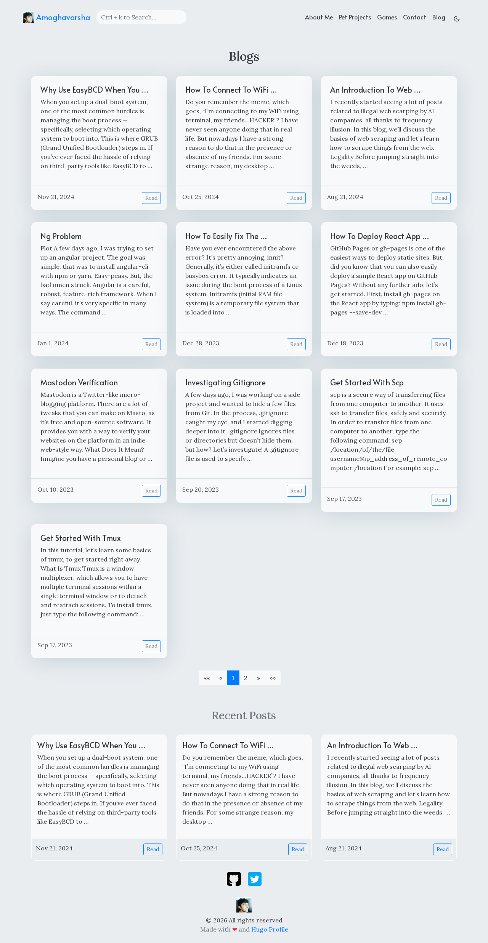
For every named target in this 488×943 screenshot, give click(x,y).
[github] (235, 878)
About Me (319, 17)
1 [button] (233, 678)
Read (151, 197)
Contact (414, 17)
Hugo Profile (269, 929)
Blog (438, 17)
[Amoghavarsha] (244, 904)
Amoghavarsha (62, 17)
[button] (258, 677)
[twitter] (255, 878)
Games (387, 17)
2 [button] (245, 678)
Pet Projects (355, 17)
